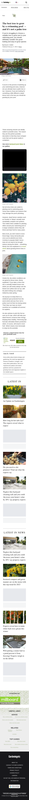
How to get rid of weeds (7, 719)
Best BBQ (7, 741)
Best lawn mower (21, 741)
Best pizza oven (7, 744)
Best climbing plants (7, 716)
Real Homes (19, 730)
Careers (14, 775)
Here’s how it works (19, 51)
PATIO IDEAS (14, 7)
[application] (14, 158)
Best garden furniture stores (21, 744)
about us (14, 762)
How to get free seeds (14, 722)
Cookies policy (14, 773)
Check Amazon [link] (20, 341)
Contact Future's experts (14, 765)
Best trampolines (14, 747)
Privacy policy (14, 770)
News (20, 46)
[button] (14, 340)
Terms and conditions (15, 767)
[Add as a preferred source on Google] (14, 786)
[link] (7, 340)
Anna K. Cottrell (8, 45)
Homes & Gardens (10, 730)
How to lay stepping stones (21, 716)
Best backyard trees (21, 719)
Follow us (24, 80)
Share (6, 80)
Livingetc (14, 734)
